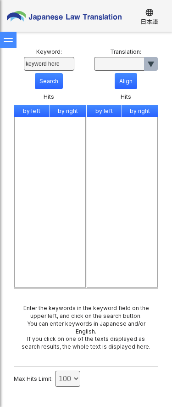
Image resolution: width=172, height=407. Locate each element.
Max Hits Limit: (33, 378)
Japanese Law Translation (64, 18)
